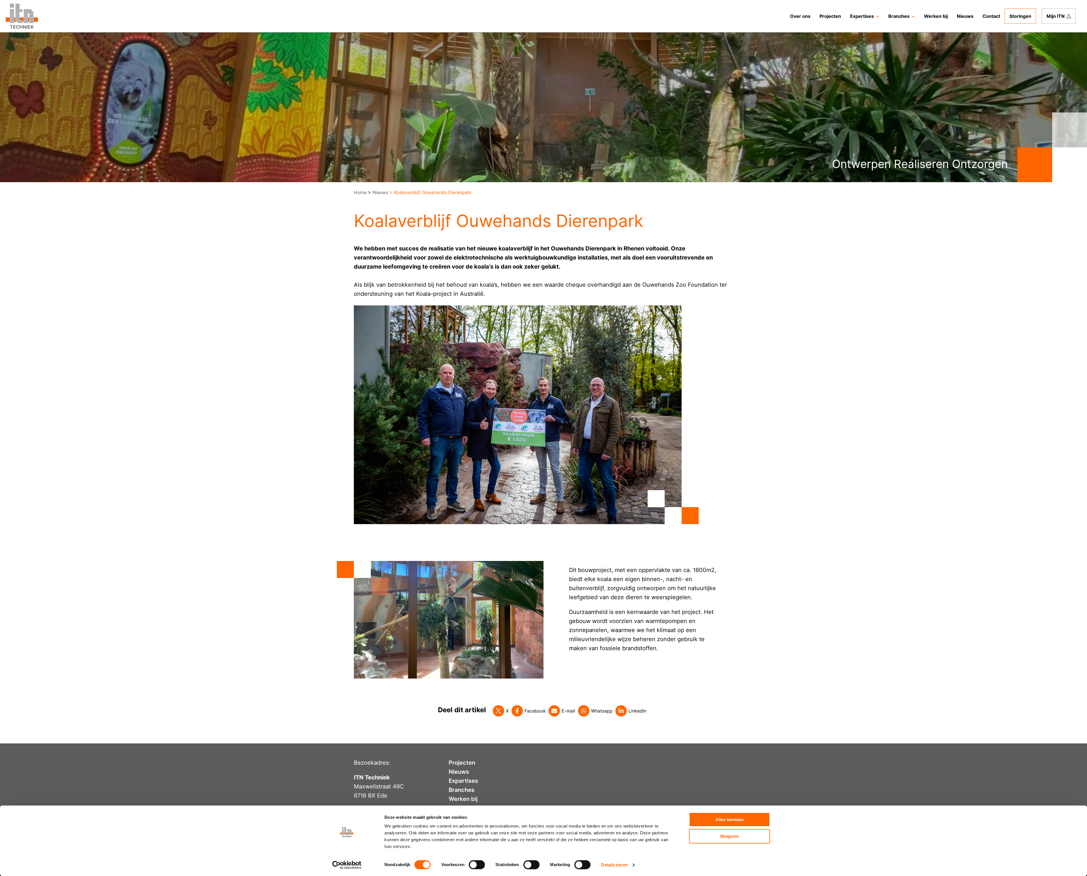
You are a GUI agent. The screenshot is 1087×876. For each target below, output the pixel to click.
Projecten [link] (830, 16)
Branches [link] (899, 16)
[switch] (477, 864)
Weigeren (729, 836)
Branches (461, 789)
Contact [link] (991, 16)
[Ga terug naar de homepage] (22, 16)
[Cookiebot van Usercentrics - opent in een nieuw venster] (347, 865)
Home (360, 192)
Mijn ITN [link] (1056, 16)
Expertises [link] (862, 16)
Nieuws (380, 192)
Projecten (462, 762)
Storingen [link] (1020, 16)
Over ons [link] (800, 16)
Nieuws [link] (965, 16)
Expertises (463, 780)
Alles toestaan (730, 819)
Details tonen (614, 864)
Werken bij (463, 799)
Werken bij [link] (936, 16)
